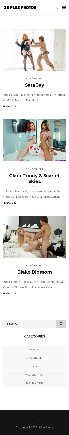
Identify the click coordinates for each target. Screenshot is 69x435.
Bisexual (34, 349)
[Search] (58, 7)
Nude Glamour (35, 382)
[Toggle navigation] (63, 7)
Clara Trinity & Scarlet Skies (34, 178)
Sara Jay (34, 85)
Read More (9, 107)
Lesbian (34, 366)
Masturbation (34, 374)
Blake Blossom (34, 272)
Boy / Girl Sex (34, 79)
